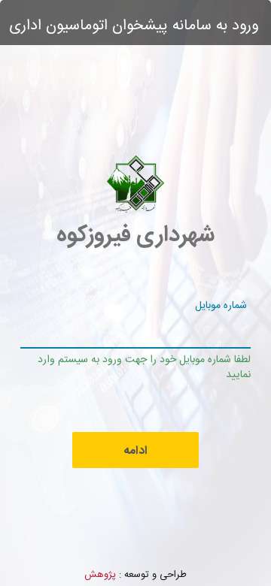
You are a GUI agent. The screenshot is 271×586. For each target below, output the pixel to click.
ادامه (135, 451)
